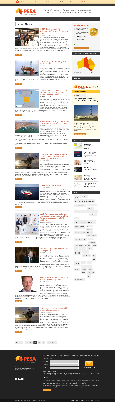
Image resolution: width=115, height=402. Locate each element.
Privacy (87, 400)
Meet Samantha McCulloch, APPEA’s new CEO (89, 162)
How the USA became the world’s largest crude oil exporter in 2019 (90, 154)
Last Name (45, 364)
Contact (78, 400)
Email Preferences (84, 2)
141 (44, 342)
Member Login (89, 5)
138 (31, 342)
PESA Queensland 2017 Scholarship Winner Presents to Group (54, 31)
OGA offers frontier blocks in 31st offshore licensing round (54, 278)
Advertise (73, 400)
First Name (46, 361)
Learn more (66, 387)
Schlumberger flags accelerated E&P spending (54, 249)
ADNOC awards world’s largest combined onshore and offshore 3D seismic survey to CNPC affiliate (54, 217)
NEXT (53, 342)
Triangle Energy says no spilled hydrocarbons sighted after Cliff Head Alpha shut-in (54, 156)
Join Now (97, 5)
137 (27, 342)
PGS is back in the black (50, 185)
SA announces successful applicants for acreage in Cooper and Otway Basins (90, 177)
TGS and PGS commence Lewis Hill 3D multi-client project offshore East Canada (53, 92)
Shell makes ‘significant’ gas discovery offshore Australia (89, 146)
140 (39, 342)
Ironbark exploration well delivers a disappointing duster (90, 185)
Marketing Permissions (49, 371)
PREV (18, 342)
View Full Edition (80, 134)
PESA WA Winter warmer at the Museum (90, 168)
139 (35, 342)
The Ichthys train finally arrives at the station (54, 62)
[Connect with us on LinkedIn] (20, 379)
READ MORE (18, 54)
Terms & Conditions (95, 400)
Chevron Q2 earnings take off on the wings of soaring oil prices (54, 122)
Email (44, 367)
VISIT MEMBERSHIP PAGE (81, 48)
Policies (83, 400)
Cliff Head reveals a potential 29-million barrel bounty (54, 309)
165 (49, 342)
